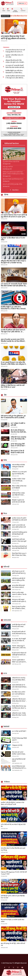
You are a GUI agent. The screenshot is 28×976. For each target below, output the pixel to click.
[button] (20, 23)
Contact (23, 10)
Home (8, 10)
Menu (3, 10)
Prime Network (15, 11)
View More (15, 190)
